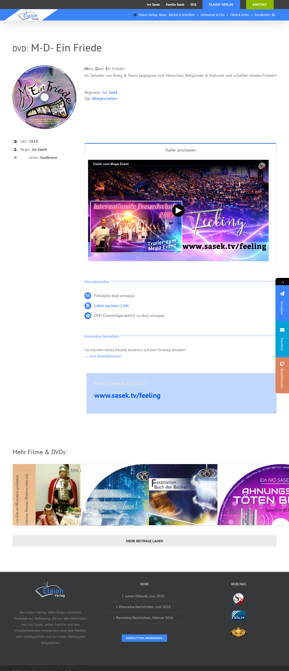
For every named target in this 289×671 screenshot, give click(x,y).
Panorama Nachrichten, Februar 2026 (144, 617)
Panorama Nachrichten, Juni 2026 (144, 607)
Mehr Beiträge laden (144, 541)
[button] (273, 15)
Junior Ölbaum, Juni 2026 (144, 596)
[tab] (180, 149)
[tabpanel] (180, 211)
